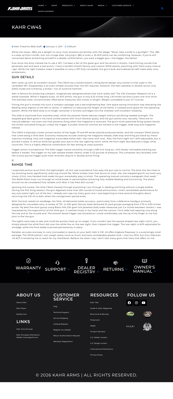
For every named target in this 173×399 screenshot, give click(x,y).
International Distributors (101, 349)
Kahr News (21, 308)
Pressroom (95, 320)
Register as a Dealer (62, 330)
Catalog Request (60, 324)
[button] (162, 8)
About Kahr (21, 302)
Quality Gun (21, 314)
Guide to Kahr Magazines (101, 308)
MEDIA (101, 5)
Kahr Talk (94, 302)
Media (92, 326)
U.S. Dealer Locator (98, 337)
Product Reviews (97, 332)
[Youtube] (143, 303)
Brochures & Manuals (99, 314)
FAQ (55, 306)
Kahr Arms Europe (24, 329)
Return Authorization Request (66, 336)
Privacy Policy (96, 355)
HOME (41, 5)
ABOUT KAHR (86, 5)
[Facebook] (129, 303)
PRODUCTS (67, 5)
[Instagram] (136, 303)
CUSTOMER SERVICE (121, 5)
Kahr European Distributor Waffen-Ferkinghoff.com (28, 336)
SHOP (54, 5)
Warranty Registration (63, 341)
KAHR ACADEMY (46, 11)
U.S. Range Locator (98, 343)
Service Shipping (60, 318)
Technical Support (61, 312)
